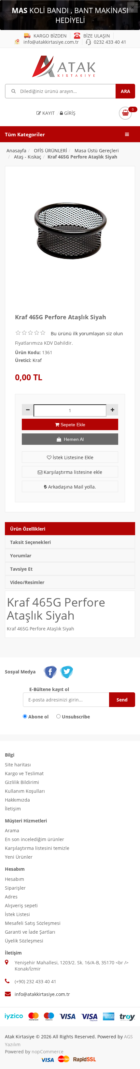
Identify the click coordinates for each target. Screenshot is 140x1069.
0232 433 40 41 (109, 42)
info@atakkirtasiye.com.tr (50, 42)
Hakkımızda (17, 800)
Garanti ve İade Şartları (30, 932)
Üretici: (23, 360)
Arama (12, 830)
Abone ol (38, 717)
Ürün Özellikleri (27, 529)
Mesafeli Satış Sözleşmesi (33, 923)
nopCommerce (47, 1051)
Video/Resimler (27, 582)
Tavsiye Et (21, 569)
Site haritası (18, 764)
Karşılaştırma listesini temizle (37, 848)
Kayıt (48, 113)
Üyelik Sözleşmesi (24, 941)
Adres (11, 897)
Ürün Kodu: (28, 352)
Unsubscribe (76, 717)
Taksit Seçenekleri (30, 542)
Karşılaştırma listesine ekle (72, 472)
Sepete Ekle (72, 424)
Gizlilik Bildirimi (22, 782)
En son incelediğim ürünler (34, 839)
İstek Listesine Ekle (72, 457)
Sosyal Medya (20, 672)
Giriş (69, 113)
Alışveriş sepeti (21, 905)
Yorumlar (20, 555)
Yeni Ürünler (19, 857)
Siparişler (15, 888)
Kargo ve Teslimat (24, 773)
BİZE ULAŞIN (96, 36)
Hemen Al (72, 439)
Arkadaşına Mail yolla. (71, 487)
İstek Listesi (17, 914)
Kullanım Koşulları (25, 791)
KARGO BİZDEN (49, 36)
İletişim (13, 809)
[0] (125, 113)
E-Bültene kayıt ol (49, 689)
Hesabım (14, 879)
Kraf (37, 360)
